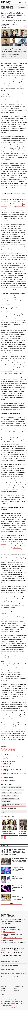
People (13, 1003)
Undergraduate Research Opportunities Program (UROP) (12, 804)
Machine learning (6, 801)
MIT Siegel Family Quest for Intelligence (11, 787)
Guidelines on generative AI (9, 977)
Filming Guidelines (6, 955)
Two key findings (20, 212)
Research (16, 984)
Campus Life (4, 988)
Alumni (3, 990)
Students (4, 808)
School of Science (8, 777)
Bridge (20, 377)
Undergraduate (12, 808)
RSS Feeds (17, 955)
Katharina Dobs (17, 226)
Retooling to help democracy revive (17, 877)
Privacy (3, 1005)
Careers (17, 1003)
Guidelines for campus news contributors (13, 973)
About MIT (16, 990)
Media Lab (20, 790)
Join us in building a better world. (10, 995)
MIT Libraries (6, 766)
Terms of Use (5, 952)
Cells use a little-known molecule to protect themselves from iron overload (18, 888)
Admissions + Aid (18, 986)
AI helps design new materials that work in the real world (19, 869)
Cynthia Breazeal (11, 122)
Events (8, 1003)
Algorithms (15, 795)
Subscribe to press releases (9, 965)
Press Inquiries (18, 952)
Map (5, 1003)
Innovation (3, 986)
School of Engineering (9, 780)
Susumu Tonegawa (6, 330)
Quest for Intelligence (9, 761)
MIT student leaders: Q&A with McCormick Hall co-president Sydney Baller (19, 860)
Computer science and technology (10, 798)
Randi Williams (23, 539)
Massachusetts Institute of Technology (11, 1000)
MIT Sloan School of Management (12, 938)
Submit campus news (7, 969)
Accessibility (8, 1005)
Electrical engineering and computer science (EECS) (13, 811)
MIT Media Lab (12, 120)
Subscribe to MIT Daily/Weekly (10, 961)
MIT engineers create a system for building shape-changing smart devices (18, 852)
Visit (2, 1003)
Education (3, 984)
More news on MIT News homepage (11, 904)
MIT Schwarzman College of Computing (14, 942)
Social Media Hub (5, 1007)
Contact (22, 1003)
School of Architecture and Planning (13, 929)
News (15, 988)
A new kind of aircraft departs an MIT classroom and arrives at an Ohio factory (19, 897)
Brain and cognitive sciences (9, 790)
